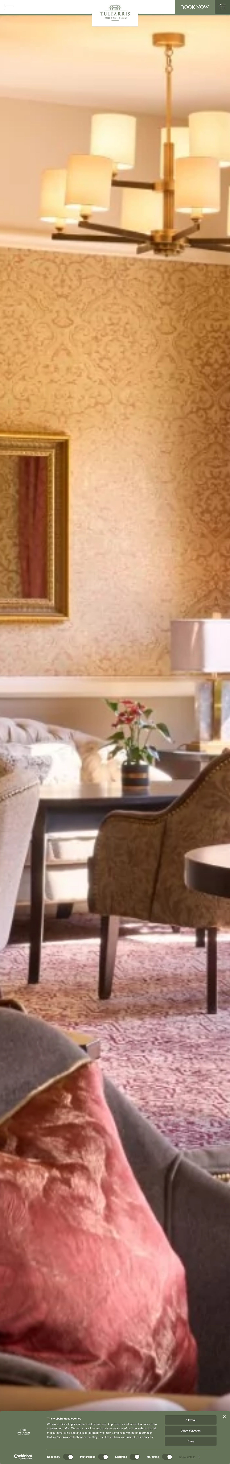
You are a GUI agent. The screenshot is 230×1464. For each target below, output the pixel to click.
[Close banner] (224, 1416)
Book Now (195, 7)
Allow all (190, 1420)
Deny (191, 1441)
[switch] (103, 1457)
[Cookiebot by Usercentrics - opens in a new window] (23, 1457)
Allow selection (191, 1430)
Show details (187, 1456)
